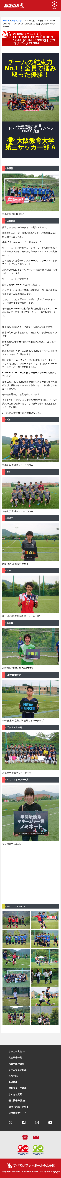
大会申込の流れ (16, 1064)
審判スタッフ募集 (17, 1088)
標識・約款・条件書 (19, 1107)
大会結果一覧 (15, 1057)
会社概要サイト (16, 1113)
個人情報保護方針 (17, 1100)
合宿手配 (13, 1076)
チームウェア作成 (17, 1070)
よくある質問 (15, 1094)
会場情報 (13, 1082)
